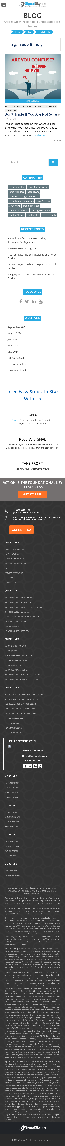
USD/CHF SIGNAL (12, 841)
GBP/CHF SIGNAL (12, 826)
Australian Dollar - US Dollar (20, 703)
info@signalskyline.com (36, 755)
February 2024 (16, 357)
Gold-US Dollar (13, 732)
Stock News (14, 205)
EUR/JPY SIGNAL (12, 792)
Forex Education (12, 107)
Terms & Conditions (15, 558)
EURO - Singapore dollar (17, 660)
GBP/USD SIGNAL (12, 787)
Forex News (33, 191)
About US (9, 577)
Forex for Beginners (38, 186)
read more (39, 135)
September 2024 (17, 327)
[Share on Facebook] (54, 142)
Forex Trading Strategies (21, 200)
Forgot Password (14, 573)
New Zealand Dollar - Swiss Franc (22, 616)
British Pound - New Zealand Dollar (23, 607)
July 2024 (13, 339)
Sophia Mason (11, 119)
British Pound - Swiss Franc (19, 597)
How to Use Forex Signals (22, 248)
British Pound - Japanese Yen (19, 602)
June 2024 (13, 345)
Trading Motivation (47, 107)
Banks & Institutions (15, 563)
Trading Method (29, 107)
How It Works (12, 553)
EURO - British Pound (15, 645)
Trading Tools (49, 214)
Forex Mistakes (16, 191)
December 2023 (17, 364)
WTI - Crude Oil (12, 723)
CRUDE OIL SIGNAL (13, 875)
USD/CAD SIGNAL (12, 846)
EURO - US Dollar (13, 665)
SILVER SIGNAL (11, 870)
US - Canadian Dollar (15, 621)
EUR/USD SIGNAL (12, 783)
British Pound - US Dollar (18, 611)
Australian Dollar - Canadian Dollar (24, 694)
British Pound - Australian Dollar (22, 674)
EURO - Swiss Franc (14, 718)
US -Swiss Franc (12, 626)
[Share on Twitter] (57, 142)
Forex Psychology (17, 196)
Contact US (10, 582)
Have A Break (43, 200)
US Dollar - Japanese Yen (17, 631)
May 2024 (13, 351)
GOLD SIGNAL (11, 855)
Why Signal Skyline (14, 549)
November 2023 (17, 370)
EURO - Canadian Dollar (17, 669)
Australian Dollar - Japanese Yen (21, 699)
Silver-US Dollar (13, 727)
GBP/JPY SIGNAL (12, 797)
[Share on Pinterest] (60, 142)
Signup (15, 420)
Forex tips (34, 196)
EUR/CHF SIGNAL (12, 851)
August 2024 (15, 333)
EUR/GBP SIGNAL (12, 821)
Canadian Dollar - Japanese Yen (21, 713)
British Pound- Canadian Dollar (21, 679)
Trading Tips (10, 111)
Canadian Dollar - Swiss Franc (20, 708)
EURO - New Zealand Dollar (18, 655)
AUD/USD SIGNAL (12, 817)
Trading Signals (16, 214)
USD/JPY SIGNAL (12, 812)
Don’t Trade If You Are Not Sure (31, 114)
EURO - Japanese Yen (14, 650)
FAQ (6, 568)
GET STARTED (32, 494)
